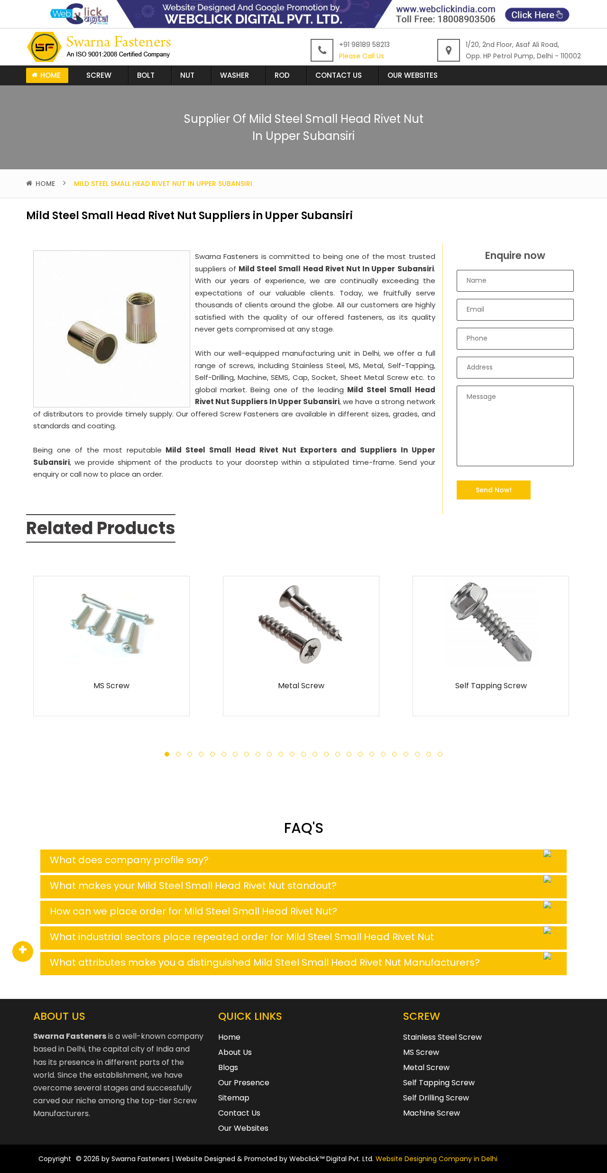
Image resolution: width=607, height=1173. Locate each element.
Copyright (54, 1159)
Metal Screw (301, 685)
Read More (111, 658)
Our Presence (243, 1082)
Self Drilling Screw (436, 1097)
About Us (235, 1052)
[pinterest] (22, 951)
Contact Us (338, 75)
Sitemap (233, 1097)
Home (50, 75)
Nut (187, 75)
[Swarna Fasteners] (100, 46)
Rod (282, 75)
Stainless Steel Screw (442, 1037)
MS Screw (111, 685)
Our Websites (412, 75)
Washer (234, 75)
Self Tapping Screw (491, 685)
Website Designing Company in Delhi (436, 1159)
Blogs (228, 1067)
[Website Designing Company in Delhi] (303, 13)
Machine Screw (431, 1113)
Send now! (494, 490)
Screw (98, 75)
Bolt (146, 75)
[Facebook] (22, 951)
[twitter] (22, 951)
